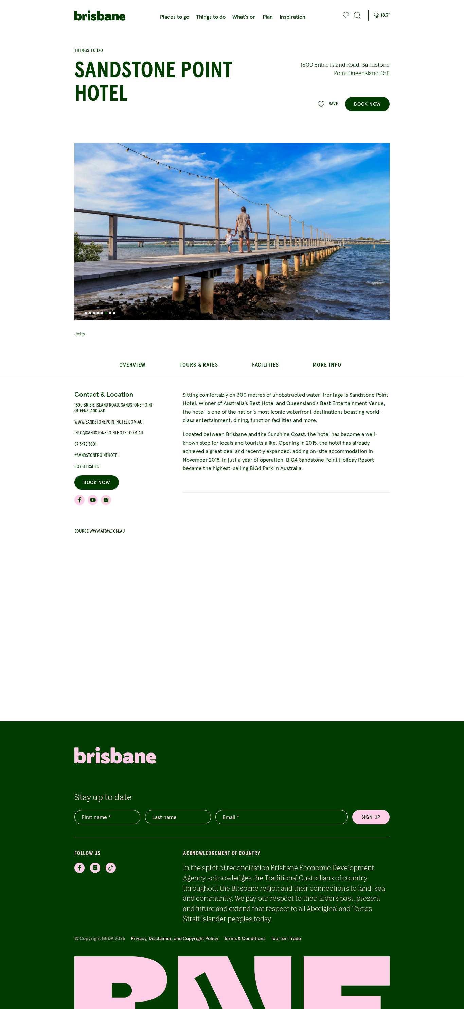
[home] (99, 15)
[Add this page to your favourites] (346, 15)
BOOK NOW (367, 104)
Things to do (211, 16)
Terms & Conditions (244, 938)
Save (333, 104)
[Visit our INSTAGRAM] (106, 500)
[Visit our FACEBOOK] (79, 500)
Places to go (174, 16)
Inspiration (292, 16)
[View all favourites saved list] (345, 15)
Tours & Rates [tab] (199, 365)
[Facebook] (79, 868)
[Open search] (357, 15)
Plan (268, 16)
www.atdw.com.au (107, 531)
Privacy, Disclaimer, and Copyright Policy (174, 938)
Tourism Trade (286, 938)
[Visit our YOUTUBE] (93, 500)
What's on (244, 16)
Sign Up (370, 817)
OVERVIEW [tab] (132, 365)
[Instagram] (95, 868)
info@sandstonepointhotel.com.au (108, 433)
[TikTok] (111, 868)
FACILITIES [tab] (265, 365)
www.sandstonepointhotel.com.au (108, 422)
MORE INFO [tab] (327, 365)
